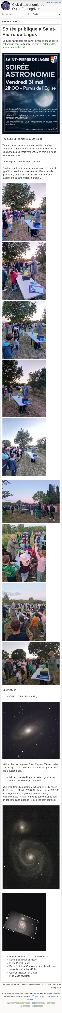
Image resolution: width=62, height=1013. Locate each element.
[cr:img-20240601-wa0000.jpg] (24, 212)
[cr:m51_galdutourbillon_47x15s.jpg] (31, 847)
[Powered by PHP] (37, 1003)
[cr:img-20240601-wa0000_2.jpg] (31, 501)
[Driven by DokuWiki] (37, 1006)
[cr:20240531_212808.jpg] (31, 663)
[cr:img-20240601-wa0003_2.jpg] (24, 922)
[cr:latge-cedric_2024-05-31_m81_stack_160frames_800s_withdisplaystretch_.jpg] (31, 730)
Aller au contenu (53, 2)
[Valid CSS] (25, 1006)
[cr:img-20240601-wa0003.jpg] (24, 388)
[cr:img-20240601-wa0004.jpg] (24, 447)
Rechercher (29, 14)
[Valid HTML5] (49, 1003)
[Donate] (25, 1003)
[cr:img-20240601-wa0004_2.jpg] (24, 553)
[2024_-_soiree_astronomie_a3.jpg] (31, 93)
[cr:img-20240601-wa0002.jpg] (24, 329)
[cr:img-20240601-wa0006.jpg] (24, 611)
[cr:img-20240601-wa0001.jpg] (24, 270)
